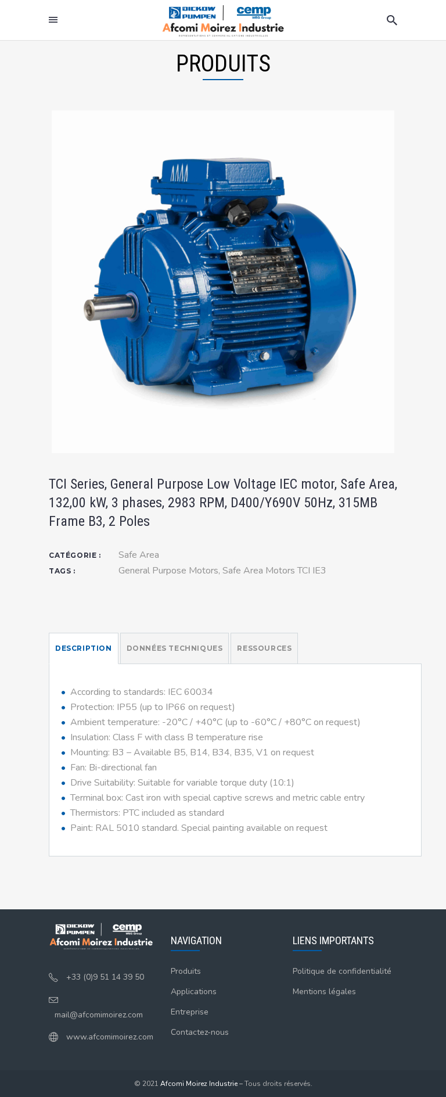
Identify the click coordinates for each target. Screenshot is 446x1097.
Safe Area (138, 554)
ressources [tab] (264, 648)
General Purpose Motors (168, 570)
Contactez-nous (200, 1032)
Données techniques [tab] (175, 648)
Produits (186, 971)
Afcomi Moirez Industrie (199, 1083)
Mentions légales (324, 991)
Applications (194, 991)
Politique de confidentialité (342, 971)
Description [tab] (83, 648)
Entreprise (189, 1011)
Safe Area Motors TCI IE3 (274, 570)
